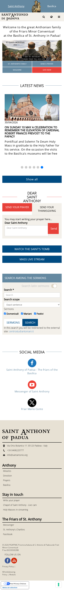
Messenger (8, 524)
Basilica (51, 6)
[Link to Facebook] (8, 561)
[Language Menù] (51, 17)
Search (9, 289)
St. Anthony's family (17, 64)
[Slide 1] (22, 167)
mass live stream (32, 259)
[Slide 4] (34, 167)
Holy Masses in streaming (15, 509)
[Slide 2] (26, 167)
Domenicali (13, 313)
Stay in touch (12, 494)
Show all (32, 179)
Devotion (7, 475)
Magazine (17, 70)
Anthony (9, 465)
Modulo (12, 574)
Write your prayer (11, 500)
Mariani (28, 313)
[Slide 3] (30, 167)
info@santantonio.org (17, 454)
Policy (4, 574)
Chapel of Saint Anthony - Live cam (20, 504)
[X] (32, 402)
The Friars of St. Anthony (22, 519)
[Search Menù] (43, 17)
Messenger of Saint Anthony (32, 391)
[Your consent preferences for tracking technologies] (59, 585)
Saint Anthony (16, 6)
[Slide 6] (42, 167)
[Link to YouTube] (14, 561)
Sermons (9, 309)
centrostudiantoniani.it (21, 331)
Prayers (6, 480)
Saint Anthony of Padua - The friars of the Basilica (32, 371)
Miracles (7, 470)
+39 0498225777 (15, 450)
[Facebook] (32, 363)
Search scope (12, 299)
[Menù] (59, 17)
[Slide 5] (38, 167)
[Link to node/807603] (32, 50)
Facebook (7, 534)
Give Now (47, 70)
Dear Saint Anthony (16, 222)
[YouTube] (32, 384)
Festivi (40, 313)
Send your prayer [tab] (17, 207)
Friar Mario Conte (32, 409)
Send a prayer (47, 64)
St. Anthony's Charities (14, 529)
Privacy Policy (8, 566)
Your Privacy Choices (18, 584)
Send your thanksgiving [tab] (47, 209)
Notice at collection (9, 587)
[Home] (15, 16)
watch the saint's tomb (32, 249)
